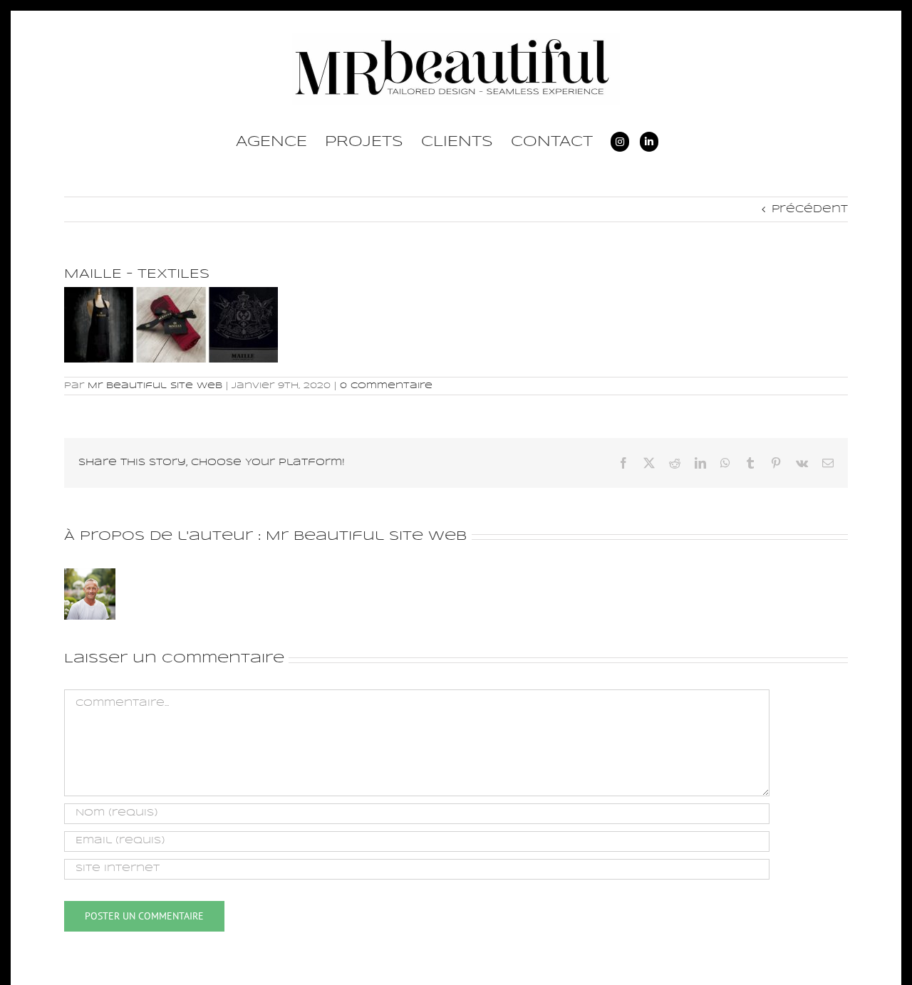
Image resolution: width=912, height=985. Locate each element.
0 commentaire (386, 386)
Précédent (810, 209)
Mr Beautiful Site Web (155, 386)
